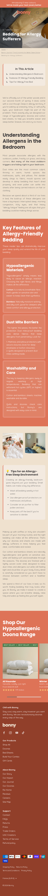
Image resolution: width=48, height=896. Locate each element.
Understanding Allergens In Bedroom (26, 74)
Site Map (7, 802)
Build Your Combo (11, 756)
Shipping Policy (8, 867)
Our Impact (8, 778)
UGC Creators (9, 835)
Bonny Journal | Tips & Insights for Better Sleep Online (20, 52)
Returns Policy (21, 867)
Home (3, 49)
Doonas (6, 748)
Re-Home (7, 790)
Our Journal (8, 782)
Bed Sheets (8, 752)
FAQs (5, 819)
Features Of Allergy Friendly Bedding (26, 78)
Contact (6, 815)
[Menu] (4, 13)
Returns (6, 823)
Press (5, 827)
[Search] (38, 13)
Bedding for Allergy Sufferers (11, 55)
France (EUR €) (9, 878)
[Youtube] (16, 732)
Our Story (7, 774)
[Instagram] (10, 732)
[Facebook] (4, 732)
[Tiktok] (23, 732)
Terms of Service (11, 839)
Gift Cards (7, 760)
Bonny (11, 885)
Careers (6, 798)
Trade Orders (9, 831)
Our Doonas (8, 786)
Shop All (6, 744)
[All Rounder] (20, 661)
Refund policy (9, 843)
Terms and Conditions (11, 870)
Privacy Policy (26, 870)
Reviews (6, 794)
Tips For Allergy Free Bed (21, 82)
